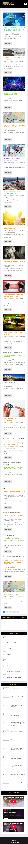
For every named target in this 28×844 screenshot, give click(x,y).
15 (15, 612)
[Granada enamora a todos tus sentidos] (14, 352)
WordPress (14, 840)
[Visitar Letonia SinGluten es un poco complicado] (14, 183)
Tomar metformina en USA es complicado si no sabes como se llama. (17, 724)
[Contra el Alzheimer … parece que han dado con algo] (14, 252)
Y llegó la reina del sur (12, 538)
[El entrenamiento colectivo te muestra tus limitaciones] (14, 150)
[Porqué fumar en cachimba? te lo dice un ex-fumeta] (14, 322)
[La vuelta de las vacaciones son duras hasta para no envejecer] (14, 557)
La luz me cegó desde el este (14, 594)
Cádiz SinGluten (9, 382)
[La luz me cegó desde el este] (14, 586)
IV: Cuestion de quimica (14, 423)
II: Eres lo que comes (14, 266)
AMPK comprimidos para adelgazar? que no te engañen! (16, 750)
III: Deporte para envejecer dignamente (17, 496)
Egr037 (10, 33)
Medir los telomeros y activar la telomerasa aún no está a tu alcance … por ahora (14, 29)
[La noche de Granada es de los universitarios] (14, 84)
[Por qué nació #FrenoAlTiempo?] (14, 218)
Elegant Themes (13, 839)
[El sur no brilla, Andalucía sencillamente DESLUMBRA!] (14, 463)
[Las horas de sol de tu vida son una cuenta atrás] (14, 286)
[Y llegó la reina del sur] (14, 535)
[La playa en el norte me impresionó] (14, 52)
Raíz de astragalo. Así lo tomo (17, 782)
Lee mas (7, 43)
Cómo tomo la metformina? (17, 731)
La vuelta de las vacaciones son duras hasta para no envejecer (14, 562)
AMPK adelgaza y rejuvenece (17, 688)
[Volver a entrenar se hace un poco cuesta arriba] (14, 488)
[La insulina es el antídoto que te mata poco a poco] (14, 439)
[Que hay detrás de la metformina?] (14, 408)
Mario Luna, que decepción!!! (17, 774)
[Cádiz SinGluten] (14, 377)
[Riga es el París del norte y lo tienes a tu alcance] (14, 117)
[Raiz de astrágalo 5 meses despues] (14, 512)
